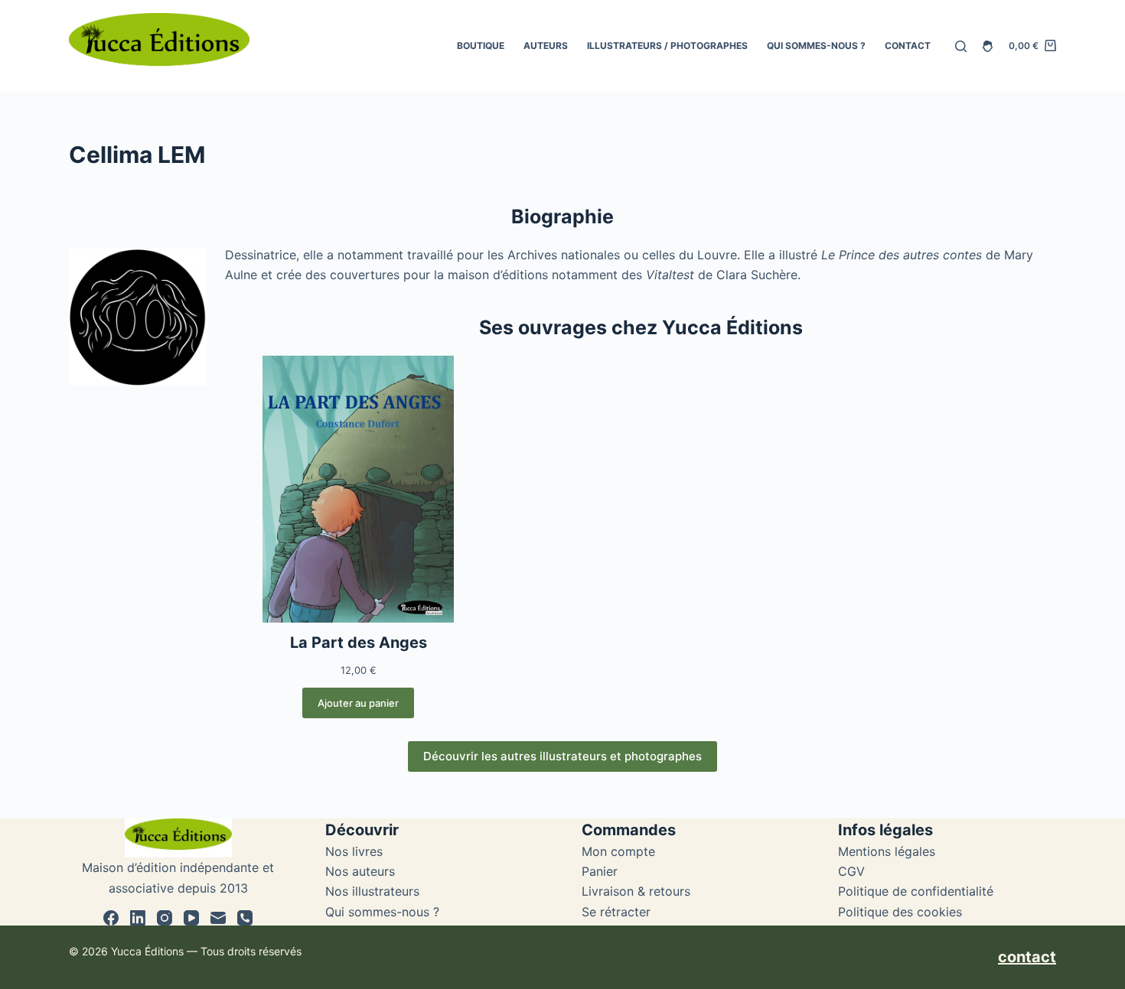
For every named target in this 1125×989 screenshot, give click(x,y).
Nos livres (354, 851)
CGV (851, 871)
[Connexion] (987, 46)
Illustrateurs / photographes (667, 45)
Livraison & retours (636, 891)
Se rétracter (616, 911)
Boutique (480, 45)
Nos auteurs (360, 871)
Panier (600, 871)
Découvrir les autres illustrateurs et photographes (562, 756)
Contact (908, 45)
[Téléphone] (245, 918)
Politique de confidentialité (915, 891)
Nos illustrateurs (372, 891)
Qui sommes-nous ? (816, 45)
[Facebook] (111, 918)
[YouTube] (191, 918)
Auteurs (545, 45)
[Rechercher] (961, 46)
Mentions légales (886, 851)
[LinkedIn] (137, 918)
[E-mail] (218, 918)
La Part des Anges (358, 642)
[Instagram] (164, 918)
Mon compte (618, 851)
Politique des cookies (900, 911)
